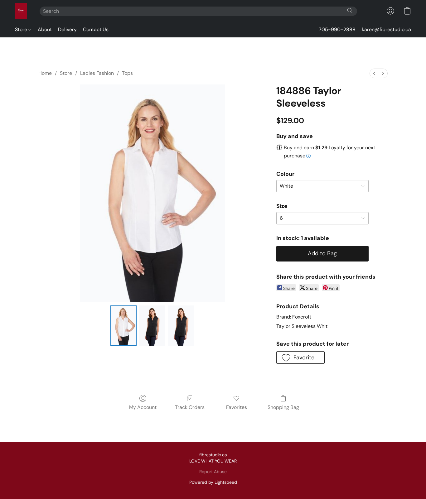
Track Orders (190, 407)
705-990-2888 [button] (337, 29)
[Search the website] (350, 10)
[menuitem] (374, 73)
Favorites (236, 407)
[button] (21, 11)
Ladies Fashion (97, 73)
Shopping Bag (283, 407)
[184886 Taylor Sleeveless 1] (152, 325)
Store (21, 29)
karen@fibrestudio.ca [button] (386, 29)
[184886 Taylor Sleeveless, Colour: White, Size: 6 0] (123, 325)
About (45, 29)
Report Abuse (213, 471)
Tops (127, 73)
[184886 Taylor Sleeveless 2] (181, 325)
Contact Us (96, 29)
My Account (143, 407)
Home (45, 73)
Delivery (67, 29)
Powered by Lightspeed (213, 482)
